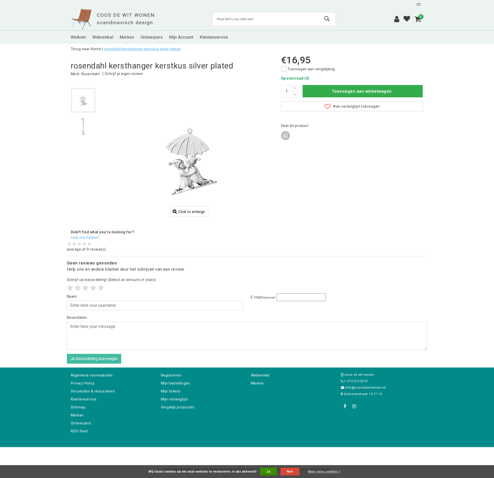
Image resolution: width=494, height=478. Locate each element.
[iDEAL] (231, 453)
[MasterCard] (247, 453)
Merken (77, 415)
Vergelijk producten (178, 407)
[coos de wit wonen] (81, 19)
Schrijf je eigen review (124, 74)
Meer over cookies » (324, 471)
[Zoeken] (327, 18)
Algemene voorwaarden (92, 375)
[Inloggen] (396, 19)
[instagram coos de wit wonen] (354, 406)
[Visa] (264, 453)
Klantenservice (83, 399)
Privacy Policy (83, 383)
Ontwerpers (81, 423)
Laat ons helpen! (85, 237)
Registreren (171, 375)
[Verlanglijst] (406, 19)
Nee (290, 471)
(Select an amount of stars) (111, 280)
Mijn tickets (171, 391)
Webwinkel (260, 375)
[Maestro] (280, 453)
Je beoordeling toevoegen (94, 358)
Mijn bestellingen (175, 383)
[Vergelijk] (420, 4)
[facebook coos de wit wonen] (345, 406)
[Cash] (214, 453)
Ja (268, 471)
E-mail (263, 297)
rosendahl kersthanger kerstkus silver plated (142, 49)
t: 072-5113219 (355, 381)
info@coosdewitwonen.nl (365, 387)
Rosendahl (90, 74)
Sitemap (78, 407)
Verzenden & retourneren (93, 391)
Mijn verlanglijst (174, 399)
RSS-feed (79, 431)
